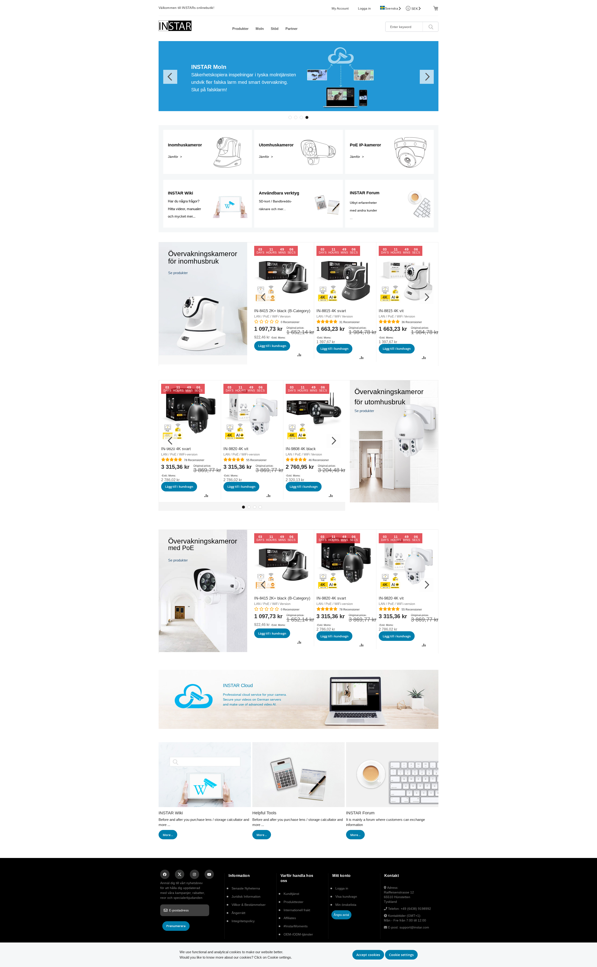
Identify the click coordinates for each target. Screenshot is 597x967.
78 (194, 460)
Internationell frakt (297, 910)
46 (319, 460)
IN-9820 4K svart (176, 449)
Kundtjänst (291, 894)
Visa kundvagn (346, 896)
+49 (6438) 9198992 (416, 909)
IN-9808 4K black (301, 449)
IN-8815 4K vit (391, 311)
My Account (340, 8)
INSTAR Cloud (238, 685)
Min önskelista (345, 905)
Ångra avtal (341, 915)
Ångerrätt (238, 913)
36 (412, 322)
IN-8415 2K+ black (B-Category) (282, 311)
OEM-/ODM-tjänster (298, 934)
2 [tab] (295, 117)
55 (256, 460)
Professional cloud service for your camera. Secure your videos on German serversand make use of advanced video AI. (255, 699)
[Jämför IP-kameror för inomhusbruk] (203, 363)
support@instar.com (414, 927)
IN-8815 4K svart (331, 311)
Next (427, 77)
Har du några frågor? (183, 201)
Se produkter (178, 273)
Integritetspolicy (243, 921)
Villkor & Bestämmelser (249, 905)
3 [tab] (301, 117)
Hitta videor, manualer (184, 209)
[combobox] (411, 27)
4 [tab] (307, 117)
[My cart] (435, 8)
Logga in (364, 8)
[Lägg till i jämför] (299, 355)
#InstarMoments (296, 926)
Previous (170, 77)
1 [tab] (290, 117)
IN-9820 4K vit (235, 449)
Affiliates (290, 918)
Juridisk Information (246, 896)
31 (349, 322)
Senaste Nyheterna (246, 888)
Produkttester (293, 902)
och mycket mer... (181, 216)
